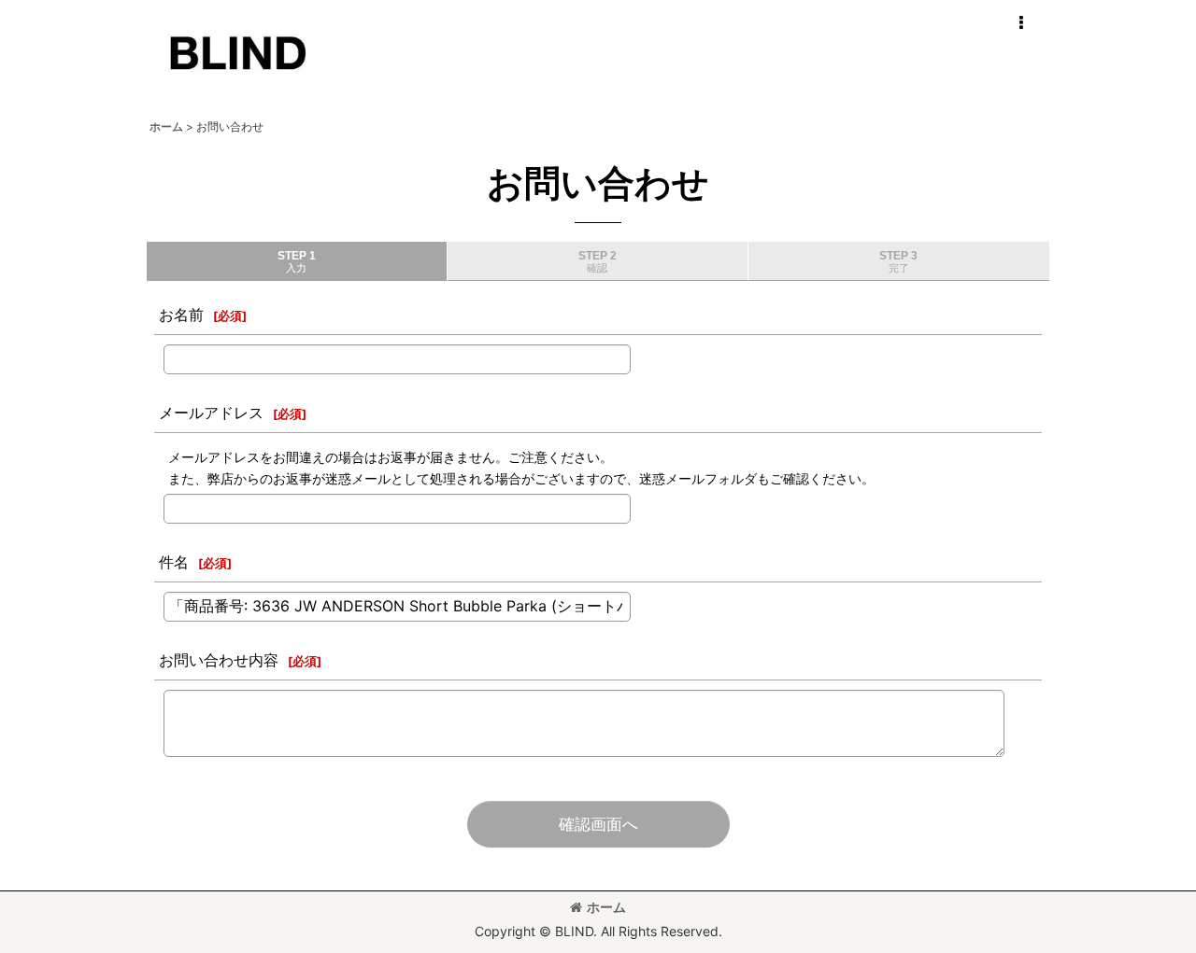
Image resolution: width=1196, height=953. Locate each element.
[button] (1020, 23)
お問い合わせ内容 (218, 660)
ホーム (606, 907)
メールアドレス (211, 412)
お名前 (181, 314)
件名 (174, 562)
